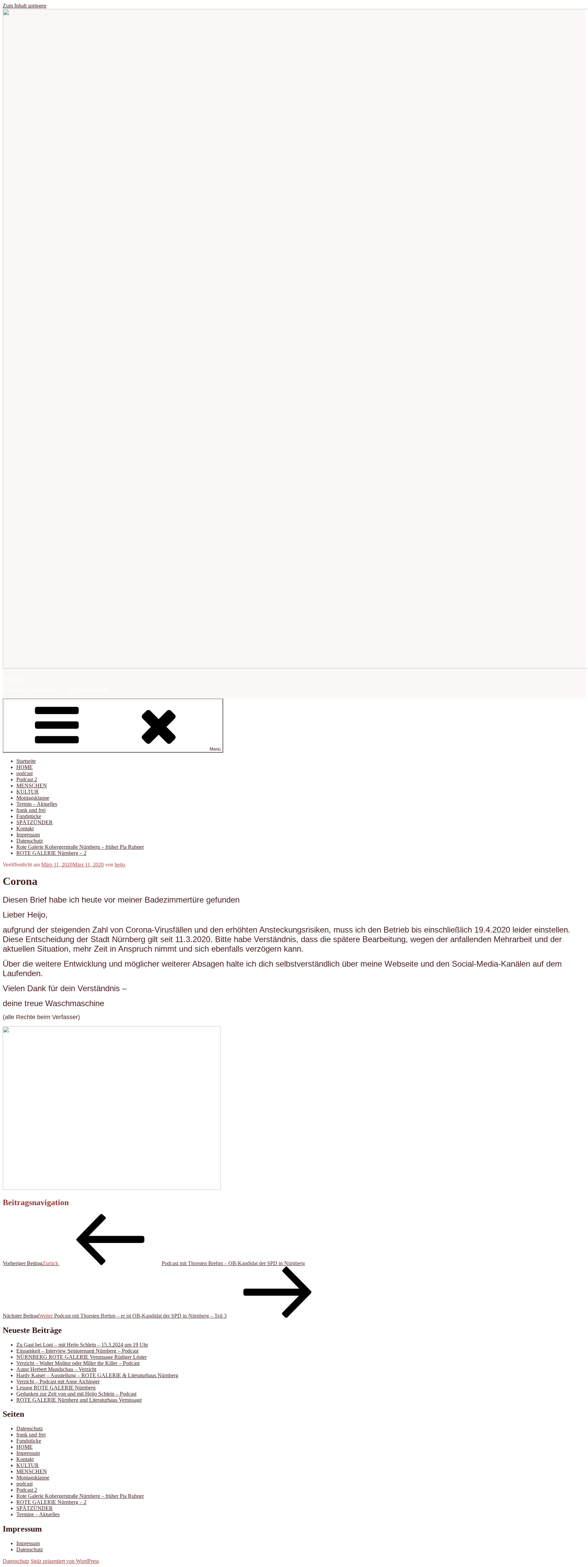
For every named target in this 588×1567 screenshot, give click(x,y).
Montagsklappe (32, 798)
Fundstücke (28, 816)
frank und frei (31, 810)
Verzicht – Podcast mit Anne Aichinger (58, 1381)
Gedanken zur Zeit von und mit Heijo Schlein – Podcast (76, 1394)
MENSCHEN (31, 785)
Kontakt (25, 828)
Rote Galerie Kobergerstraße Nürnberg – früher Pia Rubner (80, 847)
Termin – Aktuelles (36, 804)
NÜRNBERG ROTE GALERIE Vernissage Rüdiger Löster (81, 1357)
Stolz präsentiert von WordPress (65, 1561)
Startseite (26, 761)
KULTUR (27, 792)
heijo (120, 864)
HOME (24, 767)
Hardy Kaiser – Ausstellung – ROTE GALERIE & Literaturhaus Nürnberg (97, 1375)
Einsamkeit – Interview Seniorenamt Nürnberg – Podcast (77, 1351)
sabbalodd (13, 678)
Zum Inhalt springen (24, 6)
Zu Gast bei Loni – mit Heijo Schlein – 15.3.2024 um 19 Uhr (82, 1345)
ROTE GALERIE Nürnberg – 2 (51, 853)
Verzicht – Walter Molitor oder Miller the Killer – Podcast (78, 1363)
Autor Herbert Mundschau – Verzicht (56, 1369)
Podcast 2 (26, 779)
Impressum (28, 835)
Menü (215, 749)
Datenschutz (29, 841)
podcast (24, 773)
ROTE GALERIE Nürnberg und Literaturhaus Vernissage (79, 1400)
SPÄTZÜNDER (34, 822)
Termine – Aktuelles (38, 1514)
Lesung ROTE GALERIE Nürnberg (56, 1388)
